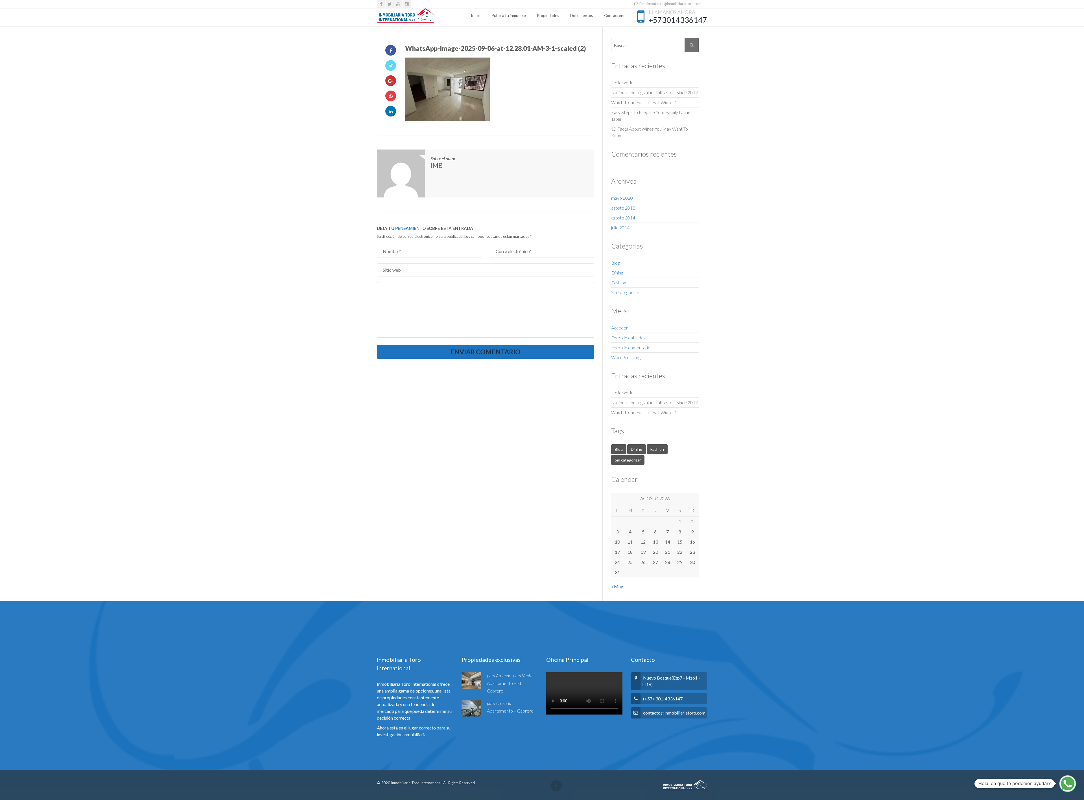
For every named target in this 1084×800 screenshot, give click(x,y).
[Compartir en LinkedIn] (390, 111)
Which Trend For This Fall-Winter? (643, 102)
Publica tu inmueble (508, 15)
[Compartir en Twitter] (390, 65)
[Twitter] (390, 4)
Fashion (618, 282)
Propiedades (548, 15)
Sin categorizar (625, 292)
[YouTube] (398, 4)
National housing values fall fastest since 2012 (654, 92)
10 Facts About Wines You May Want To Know (649, 132)
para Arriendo (499, 675)
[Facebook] (381, 4)
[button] (1067, 783)
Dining (617, 272)
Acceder (619, 327)
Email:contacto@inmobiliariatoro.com (670, 3)
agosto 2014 (623, 217)
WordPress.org (626, 357)
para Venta (522, 675)
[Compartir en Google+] (390, 80)
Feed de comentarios (631, 347)
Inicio (475, 15)
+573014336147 (678, 20)
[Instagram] (407, 4)
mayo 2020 (622, 198)
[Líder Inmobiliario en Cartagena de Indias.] (405, 15)
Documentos (581, 15)
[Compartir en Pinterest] (390, 96)
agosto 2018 (623, 207)
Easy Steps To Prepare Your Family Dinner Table (651, 115)
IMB (436, 165)
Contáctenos (616, 15)
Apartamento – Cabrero (510, 710)
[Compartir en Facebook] (390, 50)
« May (617, 586)
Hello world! (623, 82)
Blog (615, 262)
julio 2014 (620, 227)
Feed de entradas (628, 337)
